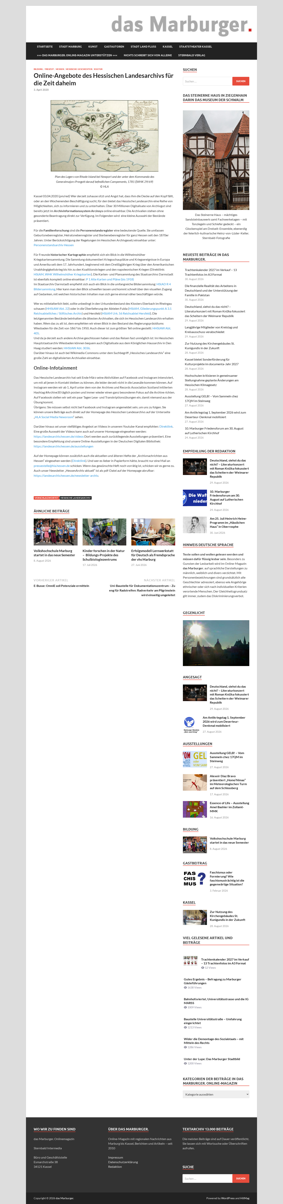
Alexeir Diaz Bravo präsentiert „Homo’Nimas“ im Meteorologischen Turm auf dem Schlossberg (228, 782)
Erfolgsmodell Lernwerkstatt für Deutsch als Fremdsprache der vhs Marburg (153, 555)
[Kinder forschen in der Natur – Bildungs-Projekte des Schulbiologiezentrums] (104, 533)
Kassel (168, 46)
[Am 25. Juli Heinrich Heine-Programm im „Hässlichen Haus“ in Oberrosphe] (195, 519)
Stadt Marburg (70, 46)
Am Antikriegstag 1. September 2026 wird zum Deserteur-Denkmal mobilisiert (224, 721)
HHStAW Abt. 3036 (77, 348)
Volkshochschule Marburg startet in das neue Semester (54, 553)
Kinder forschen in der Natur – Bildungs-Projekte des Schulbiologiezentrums (104, 555)
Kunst (93, 46)
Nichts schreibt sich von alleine (148, 55)
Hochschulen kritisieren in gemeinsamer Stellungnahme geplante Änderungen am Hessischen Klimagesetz (212, 380)
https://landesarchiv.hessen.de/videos (59, 436)
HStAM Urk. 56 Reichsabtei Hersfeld (126, 313)
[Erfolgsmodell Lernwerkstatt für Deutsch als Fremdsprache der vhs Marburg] (153, 533)
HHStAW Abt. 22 (57, 308)
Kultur (98, 69)
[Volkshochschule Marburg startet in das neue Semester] (56, 533)
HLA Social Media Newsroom (54, 417)
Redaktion (115, 1166)
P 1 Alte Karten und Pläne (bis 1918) (110, 279)
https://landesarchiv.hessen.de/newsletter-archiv (66, 475)
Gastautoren (114, 46)
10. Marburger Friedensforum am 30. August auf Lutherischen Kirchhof (226, 497)
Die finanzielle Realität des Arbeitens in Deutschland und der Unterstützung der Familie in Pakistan (211, 290)
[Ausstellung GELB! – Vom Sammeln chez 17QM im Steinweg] (195, 753)
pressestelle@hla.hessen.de (52, 465)
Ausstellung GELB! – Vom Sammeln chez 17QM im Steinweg (227, 757)
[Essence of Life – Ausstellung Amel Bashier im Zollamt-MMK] (195, 803)
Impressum (115, 1157)
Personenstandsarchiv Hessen (54, 245)
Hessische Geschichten (79, 69)
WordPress (228, 1198)
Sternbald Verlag (191, 55)
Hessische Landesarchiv (75, 497)
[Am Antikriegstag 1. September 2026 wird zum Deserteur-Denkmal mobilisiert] (191, 718)
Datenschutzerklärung (123, 1162)
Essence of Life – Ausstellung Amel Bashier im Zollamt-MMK (229, 807)
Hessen (60, 69)
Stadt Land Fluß (143, 46)
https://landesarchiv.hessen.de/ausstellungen (63, 446)
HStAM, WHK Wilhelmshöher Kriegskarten (62, 274)
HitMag (244, 1198)
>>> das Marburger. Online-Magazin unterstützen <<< (77, 55)
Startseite (45, 46)
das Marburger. (65, 1198)
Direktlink (166, 426)
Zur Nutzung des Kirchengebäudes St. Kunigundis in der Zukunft (227, 916)
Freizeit (49, 69)
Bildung (38, 69)
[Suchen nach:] (216, 81)
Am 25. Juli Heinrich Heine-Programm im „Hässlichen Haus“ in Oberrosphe (228, 522)
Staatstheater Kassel (195, 46)
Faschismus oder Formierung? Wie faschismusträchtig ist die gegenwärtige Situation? (227, 878)
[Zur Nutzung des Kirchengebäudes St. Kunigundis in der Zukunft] (195, 912)
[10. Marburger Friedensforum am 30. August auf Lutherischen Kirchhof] (195, 492)
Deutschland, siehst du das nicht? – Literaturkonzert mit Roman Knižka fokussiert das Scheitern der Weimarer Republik (215, 311)
